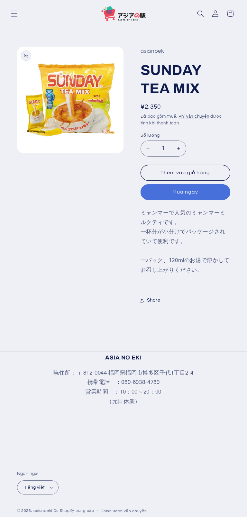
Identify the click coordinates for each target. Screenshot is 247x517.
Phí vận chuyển (193, 116)
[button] (14, 13)
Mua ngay (185, 192)
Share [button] (153, 300)
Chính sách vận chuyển (124, 511)
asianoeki (42, 510)
